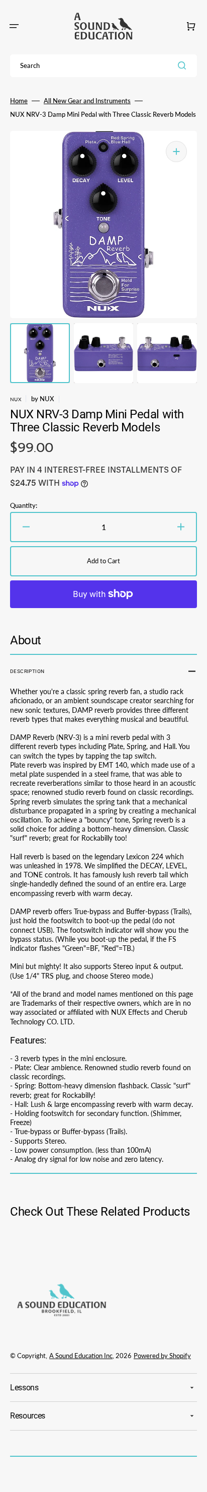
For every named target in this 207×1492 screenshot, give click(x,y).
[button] (14, 26)
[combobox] (103, 65)
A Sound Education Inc (81, 1356)
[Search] (184, 65)
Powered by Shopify (162, 1356)
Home (19, 101)
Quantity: (23, 505)
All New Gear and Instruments (87, 101)
